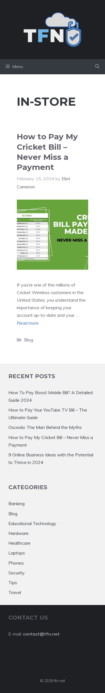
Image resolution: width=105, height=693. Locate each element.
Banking (16, 503)
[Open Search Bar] (97, 66)
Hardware (18, 533)
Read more (28, 323)
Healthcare (19, 543)
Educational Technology (32, 523)
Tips (12, 582)
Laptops (16, 553)
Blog (28, 340)
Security (16, 573)
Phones (16, 563)
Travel (14, 592)
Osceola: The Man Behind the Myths (45, 427)
